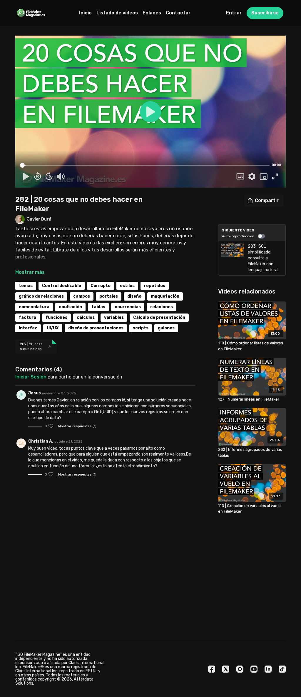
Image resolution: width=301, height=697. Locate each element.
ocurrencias (128, 306)
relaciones (161, 306)
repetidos (154, 285)
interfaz (28, 328)
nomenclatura (34, 306)
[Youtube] (253, 669)
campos (81, 296)
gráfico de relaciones (41, 296)
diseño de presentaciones (95, 328)
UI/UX (53, 328)
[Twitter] (225, 669)
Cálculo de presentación (159, 317)
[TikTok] (282, 669)
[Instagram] (239, 669)
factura (27, 317)
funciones (56, 317)
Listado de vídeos (117, 13)
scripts (140, 328)
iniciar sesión (30, 377)
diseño (134, 296)
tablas (98, 306)
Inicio (85, 13)
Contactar (178, 13)
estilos (127, 285)
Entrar (234, 13)
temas (26, 285)
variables (114, 317)
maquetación (165, 296)
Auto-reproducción (238, 236)
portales (108, 296)
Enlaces (152, 13)
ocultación (70, 306)
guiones (166, 328)
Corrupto (101, 285)
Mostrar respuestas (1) (77, 426)
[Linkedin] (268, 669)
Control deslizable (61, 285)
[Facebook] (211, 669)
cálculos (86, 317)
